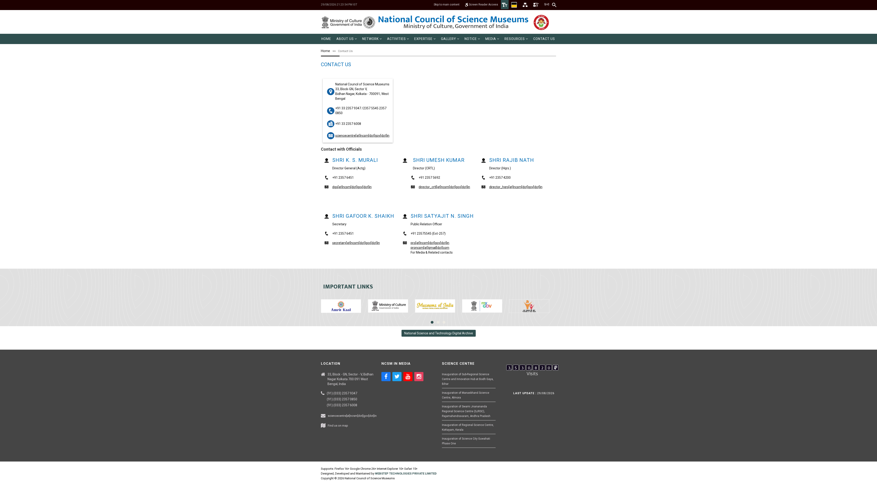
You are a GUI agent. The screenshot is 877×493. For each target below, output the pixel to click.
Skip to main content (447, 4)
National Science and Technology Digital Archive (438, 333)
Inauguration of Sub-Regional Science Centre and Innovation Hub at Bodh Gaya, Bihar (468, 379)
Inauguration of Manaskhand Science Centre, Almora (465, 395)
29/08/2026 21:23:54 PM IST (339, 4)
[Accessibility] (504, 4)
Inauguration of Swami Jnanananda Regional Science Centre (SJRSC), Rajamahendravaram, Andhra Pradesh (466, 411)
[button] (346, 39)
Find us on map (338, 425)
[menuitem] (326, 39)
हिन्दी (546, 4)
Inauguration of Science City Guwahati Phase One (466, 441)
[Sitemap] (525, 4)
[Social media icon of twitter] (397, 376)
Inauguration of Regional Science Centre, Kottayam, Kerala (468, 427)
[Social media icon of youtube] (407, 376)
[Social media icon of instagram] (418, 376)
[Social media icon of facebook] (386, 376)
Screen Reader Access (483, 4)
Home (325, 51)
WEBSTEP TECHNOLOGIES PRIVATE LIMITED (406, 473)
